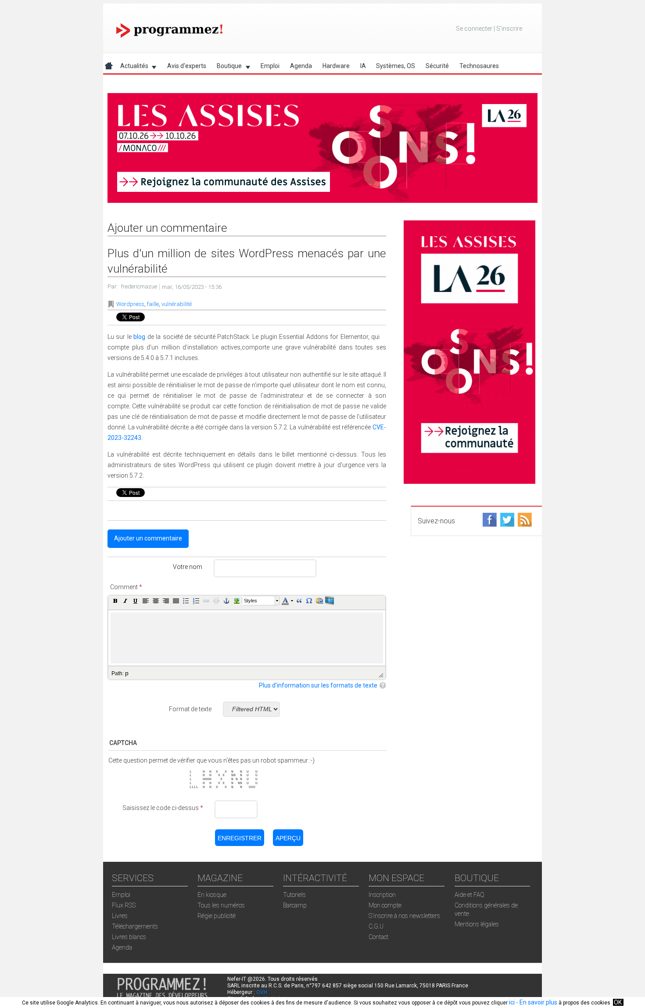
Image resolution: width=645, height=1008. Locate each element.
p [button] (127, 673)
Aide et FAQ (469, 894)
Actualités (131, 67)
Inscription (382, 894)
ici (512, 1002)
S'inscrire (509, 28)
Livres (120, 915)
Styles (250, 600)
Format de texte (190, 709)
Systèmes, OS (395, 65)
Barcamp (295, 905)
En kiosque (211, 894)
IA (363, 65)
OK (618, 1002)
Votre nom (187, 566)
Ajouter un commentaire (148, 538)
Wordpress (130, 304)
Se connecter (474, 28)
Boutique (226, 67)
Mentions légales (477, 924)
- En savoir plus (536, 1002)
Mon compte (385, 905)
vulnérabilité (176, 304)
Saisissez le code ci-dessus (162, 807)
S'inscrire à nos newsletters (404, 915)
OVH (261, 992)
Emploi (270, 65)
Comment (126, 586)
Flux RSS (124, 905)
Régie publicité (216, 915)
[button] (115, 600)
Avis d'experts (186, 65)
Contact (378, 936)
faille (153, 304)
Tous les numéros (221, 905)
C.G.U (376, 926)
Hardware (336, 65)
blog (139, 336)
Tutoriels (294, 894)
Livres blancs (129, 936)
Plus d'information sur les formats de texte (318, 685)
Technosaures (479, 65)
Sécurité (437, 65)
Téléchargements (135, 926)
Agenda (301, 65)
